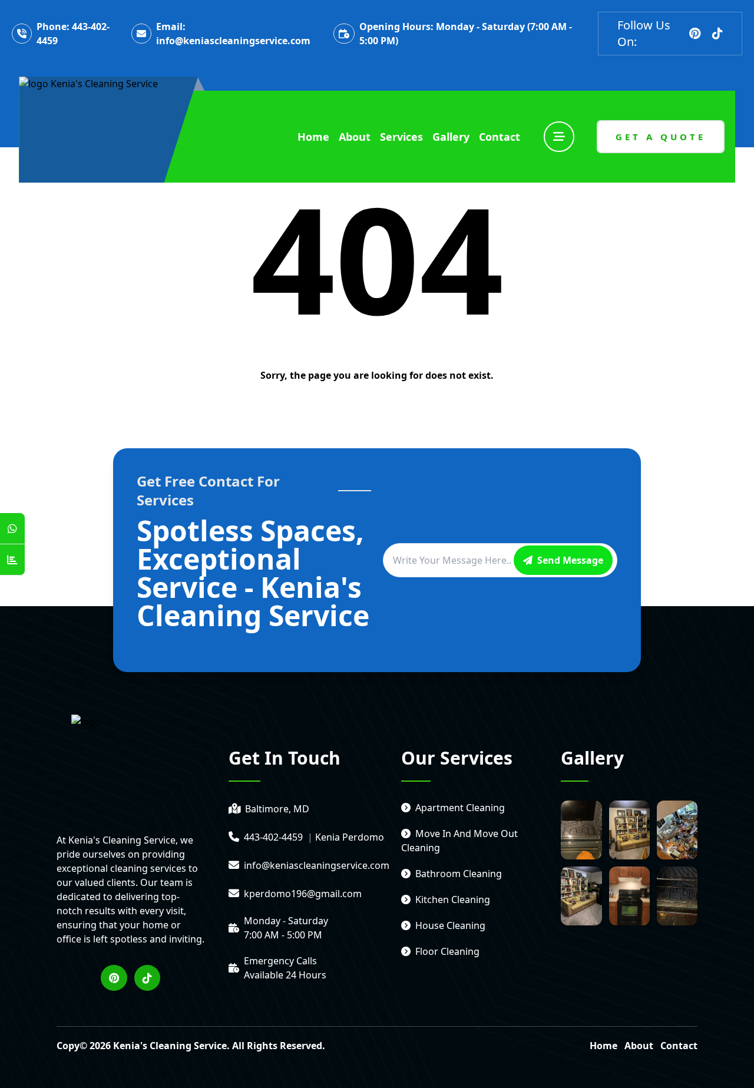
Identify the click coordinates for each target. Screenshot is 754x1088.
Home (603, 1045)
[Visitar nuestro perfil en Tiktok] (717, 33)
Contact (678, 1045)
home (313, 137)
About (638, 1045)
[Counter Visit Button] (12, 560)
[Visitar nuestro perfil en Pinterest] (694, 33)
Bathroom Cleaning (458, 873)
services (401, 137)
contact (499, 137)
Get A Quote (661, 137)
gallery (450, 137)
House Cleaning (450, 925)
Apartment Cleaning (460, 807)
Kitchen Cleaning (452, 899)
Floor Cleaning (447, 951)
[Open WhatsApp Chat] (12, 528)
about (355, 137)
